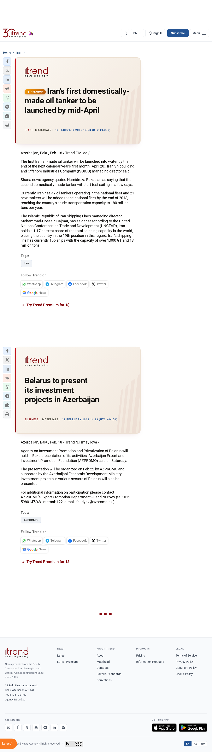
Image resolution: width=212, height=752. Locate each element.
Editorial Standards (109, 674)
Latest (61, 655)
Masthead (103, 661)
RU (203, 743)
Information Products (150, 661)
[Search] (125, 33)
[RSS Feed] (63, 727)
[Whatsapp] (8, 727)
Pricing (140, 655)
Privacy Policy (185, 661)
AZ (195, 743)
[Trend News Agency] (16, 652)
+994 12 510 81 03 (15, 694)
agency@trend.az (15, 699)
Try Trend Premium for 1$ (47, 305)
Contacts (102, 667)
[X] (27, 727)
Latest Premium (67, 661)
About (101, 655)
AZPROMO (31, 520)
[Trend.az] (18, 33)
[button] (7, 61)
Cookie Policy (184, 674)
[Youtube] (36, 727)
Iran (26, 263)
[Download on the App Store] (164, 727)
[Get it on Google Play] (193, 727)
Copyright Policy (186, 667)
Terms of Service (186, 655)
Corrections (104, 680)
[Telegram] (45, 727)
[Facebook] (18, 727)
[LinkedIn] (54, 727)
